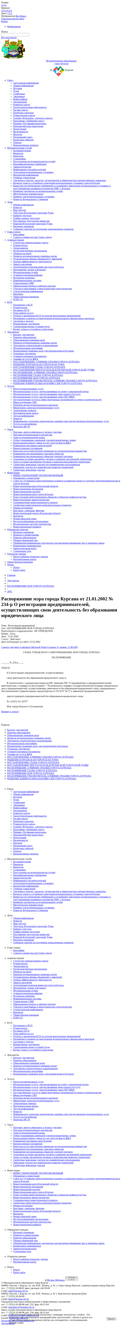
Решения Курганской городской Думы (32, 223)
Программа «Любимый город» (29, 121)
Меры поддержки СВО (25, 402)
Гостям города (20, 110)
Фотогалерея (19, 129)
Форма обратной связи (24, 518)
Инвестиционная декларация (28, 489)
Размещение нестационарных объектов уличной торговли (43, 456)
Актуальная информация (26, 83)
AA (3, 10)
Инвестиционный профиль (27, 526)
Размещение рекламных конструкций (32, 445)
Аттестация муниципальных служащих (33, 172)
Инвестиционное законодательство (31, 499)
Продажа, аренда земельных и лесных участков (37, 432)
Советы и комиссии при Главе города (32, 237)
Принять (111, 1319)
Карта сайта (19, 570)
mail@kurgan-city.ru (18, 1291)
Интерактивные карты (24, 559)
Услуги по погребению (25, 424)
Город (10, 80)
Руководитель (20, 307)
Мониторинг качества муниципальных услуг (36, 407)
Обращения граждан (17, 529)
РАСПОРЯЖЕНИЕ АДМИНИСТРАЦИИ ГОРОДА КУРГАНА (45, 372)
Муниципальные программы (28, 348)
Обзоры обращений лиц (25, 540)
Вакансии (18, 153)
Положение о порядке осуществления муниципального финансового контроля (53, 318)
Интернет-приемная (23, 226)
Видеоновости (20, 131)
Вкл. (18, 16)
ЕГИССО (18, 299)
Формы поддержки (23, 508)
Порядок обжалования (24, 337)
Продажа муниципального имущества (32, 434)
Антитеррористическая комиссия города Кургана (38, 267)
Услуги (10, 386)
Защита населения (22, 264)
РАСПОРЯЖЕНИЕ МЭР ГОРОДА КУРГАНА (36, 378)
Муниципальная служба (19, 148)
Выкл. (23, 16)
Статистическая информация (28, 291)
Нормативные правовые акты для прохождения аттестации (43, 351)
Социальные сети (22, 551)
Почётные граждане (23, 112)
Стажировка (19, 158)
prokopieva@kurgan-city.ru (21, 1307)
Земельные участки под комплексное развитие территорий (43, 467)
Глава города (13, 231)
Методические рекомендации (28, 194)
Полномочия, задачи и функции (29, 269)
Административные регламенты (29, 356)
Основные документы (24, 353)
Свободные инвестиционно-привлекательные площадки (42, 505)
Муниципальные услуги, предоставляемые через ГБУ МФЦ (44, 397)
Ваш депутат (19, 210)
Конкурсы (18, 156)
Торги (10, 429)
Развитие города (21, 104)
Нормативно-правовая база (27, 545)
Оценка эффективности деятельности (32, 261)
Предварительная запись (25, 413)
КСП (9, 302)
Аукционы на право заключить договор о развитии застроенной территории (52, 459)
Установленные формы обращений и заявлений (37, 259)
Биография (18, 234)
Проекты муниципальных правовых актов (35, 256)
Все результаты (9, 37)
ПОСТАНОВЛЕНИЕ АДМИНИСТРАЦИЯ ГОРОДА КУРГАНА (46, 361)
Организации (20, 102)
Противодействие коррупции (28, 126)
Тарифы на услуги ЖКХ (25, 359)
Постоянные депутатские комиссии (31, 221)
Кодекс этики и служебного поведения (33, 329)
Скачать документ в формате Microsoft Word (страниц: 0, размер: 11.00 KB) (39, 647)
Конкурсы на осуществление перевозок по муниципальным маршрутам (50, 451)
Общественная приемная (26, 296)
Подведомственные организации (30, 250)
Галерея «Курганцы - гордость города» (33, 118)
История (17, 88)
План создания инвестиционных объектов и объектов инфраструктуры (49, 497)
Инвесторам (13, 472)
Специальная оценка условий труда (31, 326)
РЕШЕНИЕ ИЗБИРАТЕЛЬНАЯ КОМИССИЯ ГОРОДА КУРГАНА (47, 383)
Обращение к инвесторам (26, 478)
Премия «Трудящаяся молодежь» (30, 123)
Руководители (20, 245)
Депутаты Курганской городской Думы (33, 213)
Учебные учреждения (24, 177)
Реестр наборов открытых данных (30, 556)
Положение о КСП (23, 305)
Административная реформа (27, 275)
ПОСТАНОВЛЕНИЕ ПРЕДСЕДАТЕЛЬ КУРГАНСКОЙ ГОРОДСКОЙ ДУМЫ (53, 370)
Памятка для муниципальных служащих (34, 196)
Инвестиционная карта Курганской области (35, 486)
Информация (14, 26)
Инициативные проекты (25, 145)
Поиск (10, 564)
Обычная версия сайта (12, 18)
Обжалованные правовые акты (29, 340)
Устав (16, 91)
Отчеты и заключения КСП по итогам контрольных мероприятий (47, 315)
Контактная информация (26, 175)
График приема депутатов (26, 218)
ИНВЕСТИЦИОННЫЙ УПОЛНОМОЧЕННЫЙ (38, 475)
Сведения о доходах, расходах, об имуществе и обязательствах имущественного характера (59, 180)
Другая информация (23, 416)
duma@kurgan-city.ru (18, 1299)
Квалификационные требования (29, 164)
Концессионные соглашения (27, 448)
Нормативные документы (26, 324)
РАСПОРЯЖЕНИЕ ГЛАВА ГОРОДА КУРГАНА (38, 375)
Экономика (19, 96)
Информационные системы (27, 280)
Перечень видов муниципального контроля (35, 405)
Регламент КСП (21, 310)
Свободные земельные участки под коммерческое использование (46, 464)
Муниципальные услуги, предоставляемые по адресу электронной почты (51, 391)
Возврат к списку (10, 711)
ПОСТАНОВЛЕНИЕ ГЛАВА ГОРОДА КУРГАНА (39, 367)
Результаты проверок (24, 278)
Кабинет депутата (22, 215)
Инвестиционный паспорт (26, 491)
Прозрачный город (22, 137)
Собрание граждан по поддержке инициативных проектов (43, 229)
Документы (13, 332)
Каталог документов (23, 334)
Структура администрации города (30, 242)
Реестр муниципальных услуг (28, 388)
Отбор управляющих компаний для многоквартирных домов (44, 440)
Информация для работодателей (29, 169)
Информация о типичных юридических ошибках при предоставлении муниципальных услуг (61, 421)
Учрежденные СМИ (23, 283)
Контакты (18, 294)
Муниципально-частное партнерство (32, 524)
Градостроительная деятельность (30, 107)
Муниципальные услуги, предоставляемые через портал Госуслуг (47, 394)
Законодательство (22, 167)
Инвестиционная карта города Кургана (33, 494)
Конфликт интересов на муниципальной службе (38, 191)
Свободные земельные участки (29, 470)
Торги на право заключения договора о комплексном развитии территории (51, 462)
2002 (9, 591)
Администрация (15, 240)
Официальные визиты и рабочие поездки (34, 286)
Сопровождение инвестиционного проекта (35, 502)
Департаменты (20, 248)
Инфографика (20, 99)
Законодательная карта (24, 548)
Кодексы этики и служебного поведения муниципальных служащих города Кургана (56, 183)
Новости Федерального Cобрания (30, 199)
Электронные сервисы (24, 410)
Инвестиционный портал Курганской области (37, 513)
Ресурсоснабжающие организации (30, 521)
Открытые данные (16, 554)
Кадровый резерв (22, 150)
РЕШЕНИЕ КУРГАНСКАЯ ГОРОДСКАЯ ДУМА (39, 364)
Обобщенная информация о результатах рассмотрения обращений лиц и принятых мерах (59, 543)
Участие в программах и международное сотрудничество (42, 288)
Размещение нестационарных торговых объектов (38, 453)
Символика (19, 93)
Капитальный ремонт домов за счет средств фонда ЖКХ (42, 443)
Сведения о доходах (23, 321)
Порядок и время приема (26, 535)
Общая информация (23, 85)
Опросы (17, 142)
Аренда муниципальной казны (29, 437)
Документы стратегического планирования (35, 345)
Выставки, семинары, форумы (28, 510)
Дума (10, 202)
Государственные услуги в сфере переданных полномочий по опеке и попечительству (57, 399)
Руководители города (24, 115)
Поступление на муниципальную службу (34, 161)
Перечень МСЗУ (21, 426)
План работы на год (23, 313)
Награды (17, 134)
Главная (11, 575)
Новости (17, 207)
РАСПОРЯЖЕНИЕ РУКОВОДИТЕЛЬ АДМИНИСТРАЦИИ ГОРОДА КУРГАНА (55, 380)
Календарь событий (23, 139)
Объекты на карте (22, 253)
